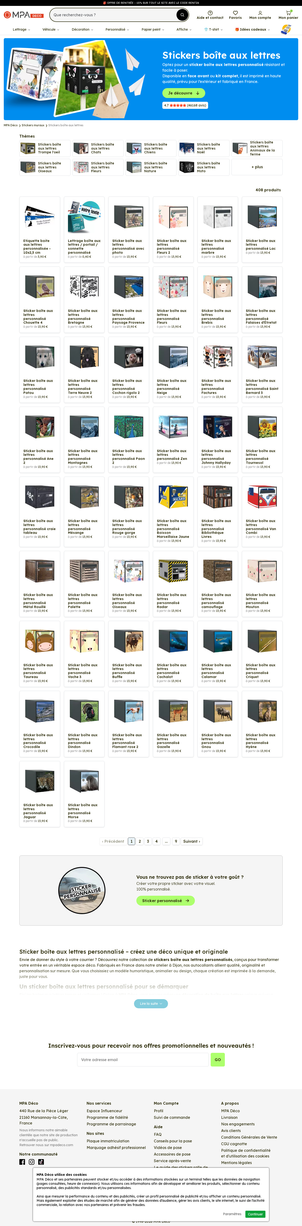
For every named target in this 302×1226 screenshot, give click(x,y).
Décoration (81, 29)
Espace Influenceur (104, 1110)
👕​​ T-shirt (212, 29)
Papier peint (151, 29)
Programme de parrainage (111, 1124)
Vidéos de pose (168, 1147)
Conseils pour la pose (173, 1141)
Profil (158, 1110)
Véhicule (49, 29)
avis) (185, 105)
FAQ (158, 1134)
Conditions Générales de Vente (249, 1137)
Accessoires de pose (172, 1154)
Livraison (229, 1117)
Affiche (182, 29)
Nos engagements (238, 1124)
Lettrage (20, 29)
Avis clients (231, 1130)
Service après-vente (172, 1160)
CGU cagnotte (234, 1143)
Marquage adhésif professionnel (116, 1147)
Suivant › (191, 841)
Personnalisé (115, 29)
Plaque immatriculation (108, 1141)
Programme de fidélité (107, 1117)
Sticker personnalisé (162, 900)
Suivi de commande (172, 1117)
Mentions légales (236, 1162)
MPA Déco (230, 1110)
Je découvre (180, 93)
